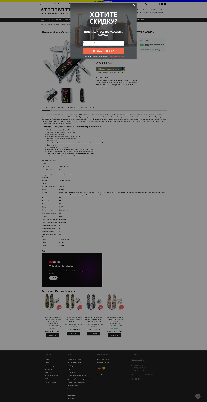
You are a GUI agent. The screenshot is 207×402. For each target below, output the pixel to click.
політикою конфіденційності (116, 56)
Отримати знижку (103, 51)
